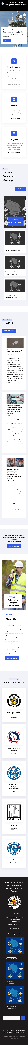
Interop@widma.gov (15, 924)
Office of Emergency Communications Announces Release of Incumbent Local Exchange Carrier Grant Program (14, 473)
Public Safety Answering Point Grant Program (14, 350)
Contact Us (21, 1032)
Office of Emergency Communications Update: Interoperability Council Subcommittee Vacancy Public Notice (14, 409)
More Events (21, 188)
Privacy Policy (6, 1030)
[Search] (23, 1018)
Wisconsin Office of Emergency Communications (15, 3)
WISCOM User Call (15, 222)
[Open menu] (14, 8)
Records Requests (15, 1030)
